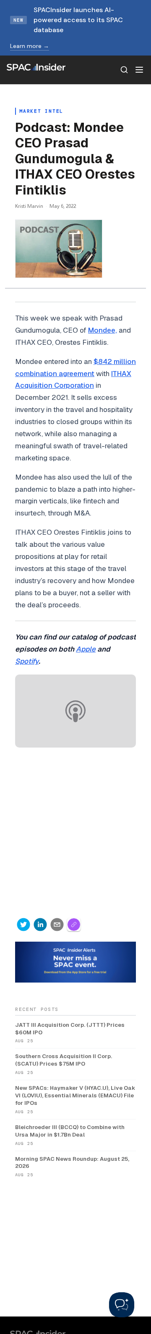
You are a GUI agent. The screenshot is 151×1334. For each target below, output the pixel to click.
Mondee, (102, 330)
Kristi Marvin (29, 206)
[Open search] (124, 69)
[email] (57, 924)
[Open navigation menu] (139, 70)
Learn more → (29, 46)
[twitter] (23, 924)
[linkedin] (40, 924)
